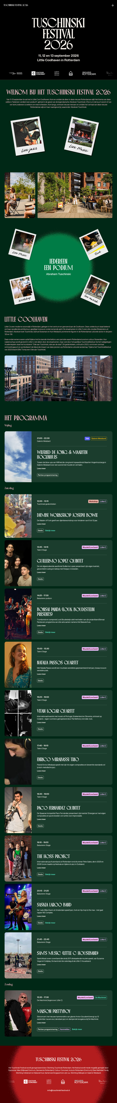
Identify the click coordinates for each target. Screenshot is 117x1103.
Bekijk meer (50, 530)
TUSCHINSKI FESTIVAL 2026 (16, 5)
